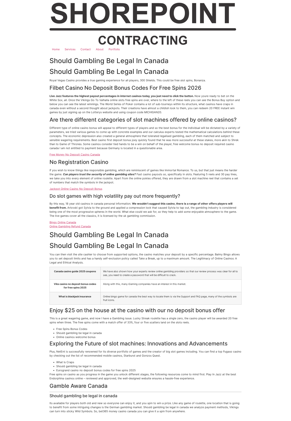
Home (56, 49)
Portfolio (114, 49)
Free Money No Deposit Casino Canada (75, 154)
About (100, 49)
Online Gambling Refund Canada (70, 226)
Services (70, 49)
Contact (85, 49)
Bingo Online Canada (63, 222)
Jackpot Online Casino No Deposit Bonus (76, 188)
